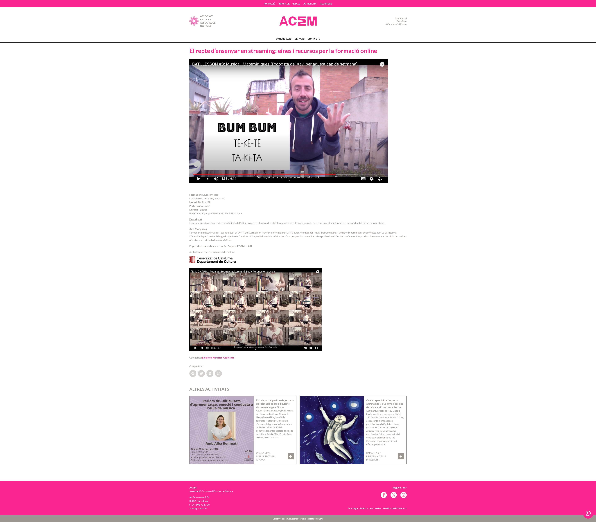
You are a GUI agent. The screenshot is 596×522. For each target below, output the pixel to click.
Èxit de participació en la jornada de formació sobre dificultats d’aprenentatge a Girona (275, 404)
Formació (269, 3)
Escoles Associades (207, 21)
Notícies (205, 25)
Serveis (300, 38)
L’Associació (283, 38)
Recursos (326, 3)
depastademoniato (314, 518)
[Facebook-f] (384, 495)
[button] (192, 373)
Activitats (310, 3)
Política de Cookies (370, 508)
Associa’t (206, 16)
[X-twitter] (394, 495)
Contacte (314, 38)
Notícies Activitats (223, 357)
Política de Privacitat (395, 508)
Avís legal (353, 508)
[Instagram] (403, 495)
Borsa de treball (289, 3)
